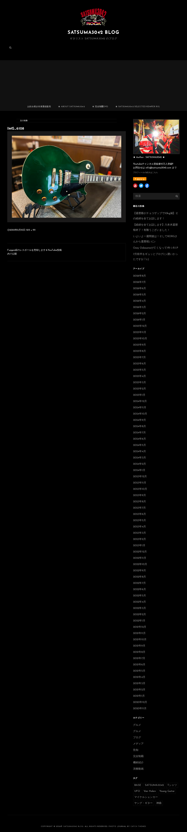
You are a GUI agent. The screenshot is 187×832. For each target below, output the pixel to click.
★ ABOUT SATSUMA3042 (71, 107)
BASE (137, 785)
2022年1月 (139, 621)
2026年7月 (139, 282)
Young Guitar (167, 791)
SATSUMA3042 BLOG (93, 32)
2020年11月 (140, 708)
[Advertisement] (94, 81)
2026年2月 (139, 313)
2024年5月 (139, 445)
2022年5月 (139, 595)
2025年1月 (139, 395)
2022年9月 (139, 570)
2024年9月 (139, 420)
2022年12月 (140, 552)
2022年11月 (139, 558)
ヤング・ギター (143, 803)
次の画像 (24, 121)
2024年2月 (139, 464)
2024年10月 (140, 414)
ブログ (137, 737)
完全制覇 (138, 756)
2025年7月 (139, 357)
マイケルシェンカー (146, 797)
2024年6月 (139, 439)
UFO (137, 791)
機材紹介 (138, 762)
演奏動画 (138, 769)
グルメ (137, 725)
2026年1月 (139, 320)
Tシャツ (172, 785)
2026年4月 (139, 301)
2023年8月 (139, 501)
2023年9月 (139, 495)
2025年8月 (139, 351)
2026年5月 (139, 295)
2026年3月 (139, 307)
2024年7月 (139, 432)
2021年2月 (139, 690)
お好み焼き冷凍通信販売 (39, 107)
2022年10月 (140, 564)
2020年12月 (140, 702)
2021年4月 (139, 677)
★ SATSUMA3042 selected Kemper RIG (137, 107)
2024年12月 (140, 401)
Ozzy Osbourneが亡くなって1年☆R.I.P (155, 248)
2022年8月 (139, 577)
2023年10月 (140, 489)
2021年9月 (139, 646)
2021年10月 (140, 639)
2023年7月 (139, 508)
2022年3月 (139, 608)
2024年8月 (139, 426)
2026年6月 (139, 288)
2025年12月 (140, 326)
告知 (135, 750)
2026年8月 (139, 276)
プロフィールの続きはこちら (145, 173)
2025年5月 (139, 370)
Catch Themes (138, 826)
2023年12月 (140, 476)
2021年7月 (139, 658)
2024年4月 (139, 451)
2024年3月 (139, 458)
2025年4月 (139, 376)
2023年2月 (139, 539)
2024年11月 (139, 407)
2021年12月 (139, 627)
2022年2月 (139, 614)
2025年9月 (139, 345)
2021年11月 (139, 633)
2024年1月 (139, 470)
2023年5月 (139, 520)
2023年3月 (139, 533)
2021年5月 (139, 671)
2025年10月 (140, 338)
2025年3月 (139, 382)
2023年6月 (139, 514)
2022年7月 (139, 583)
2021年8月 (139, 652)
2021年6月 (139, 664)
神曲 (159, 803)
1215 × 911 (31, 230)
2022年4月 (139, 602)
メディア (138, 744)
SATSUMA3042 (154, 785)
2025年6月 (139, 363)
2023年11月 (139, 483)
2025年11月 (139, 332)
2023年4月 (139, 527)
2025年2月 (139, 389)
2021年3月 (139, 683)
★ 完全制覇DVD (100, 107)
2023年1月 (139, 545)
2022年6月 (139, 589)
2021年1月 (139, 696)
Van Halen (150, 791)
